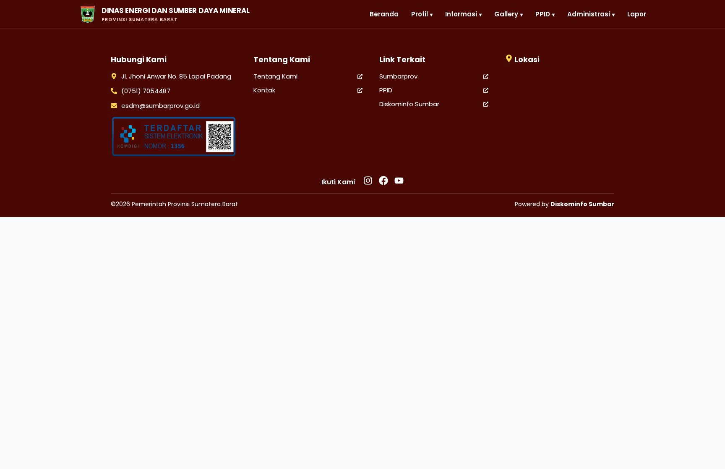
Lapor (636, 14)
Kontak (264, 90)
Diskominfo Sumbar (409, 104)
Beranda (384, 14)
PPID (385, 90)
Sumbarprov (398, 76)
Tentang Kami (275, 76)
